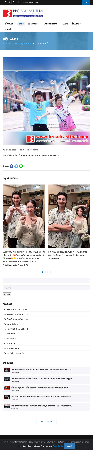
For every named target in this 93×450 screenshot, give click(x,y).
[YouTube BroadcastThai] (9, 2)
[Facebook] (11, 166)
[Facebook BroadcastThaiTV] (5, 2)
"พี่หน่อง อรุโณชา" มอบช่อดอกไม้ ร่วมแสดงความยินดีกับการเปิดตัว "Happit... (42, 378)
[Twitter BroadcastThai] (18, 2)
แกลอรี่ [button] (8, 29)
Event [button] (65, 23)
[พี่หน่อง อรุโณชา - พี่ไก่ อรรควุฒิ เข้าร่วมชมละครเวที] (7, 388)
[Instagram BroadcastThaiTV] (14, 2)
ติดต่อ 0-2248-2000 (30, 2)
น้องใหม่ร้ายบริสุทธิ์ (30, 149)
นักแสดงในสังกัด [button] (50, 23)
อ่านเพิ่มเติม (58, 446)
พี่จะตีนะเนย (11, 338)
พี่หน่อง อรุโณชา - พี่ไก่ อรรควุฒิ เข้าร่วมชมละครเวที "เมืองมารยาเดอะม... (40, 387)
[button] (5, 101)
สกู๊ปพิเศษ (25, 43)
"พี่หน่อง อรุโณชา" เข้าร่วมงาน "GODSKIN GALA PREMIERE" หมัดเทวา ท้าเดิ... (42, 369)
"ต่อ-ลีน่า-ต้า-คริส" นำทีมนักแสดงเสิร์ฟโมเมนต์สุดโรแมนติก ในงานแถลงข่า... (42, 396)
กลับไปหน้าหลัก (46, 421)
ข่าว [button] (20, 23)
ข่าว (15, 43)
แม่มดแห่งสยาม (13, 348)
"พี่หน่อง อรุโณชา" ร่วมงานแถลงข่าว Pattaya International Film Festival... (41, 405)
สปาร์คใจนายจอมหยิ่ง (15, 353)
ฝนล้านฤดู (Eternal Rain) (17, 328)
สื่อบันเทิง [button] (75, 23)
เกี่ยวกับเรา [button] (9, 23)
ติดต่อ (86, 2)
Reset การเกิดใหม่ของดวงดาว (19, 314)
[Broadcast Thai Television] (23, 13)
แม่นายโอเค (11, 343)
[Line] (21, 166)
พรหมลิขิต (11, 333)
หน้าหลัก (6, 43)
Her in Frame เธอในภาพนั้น (18, 309)
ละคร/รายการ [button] (32, 23)
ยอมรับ (70, 446)
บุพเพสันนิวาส (12, 324)
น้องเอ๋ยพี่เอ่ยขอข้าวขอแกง (17, 319)
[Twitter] (16, 166)
